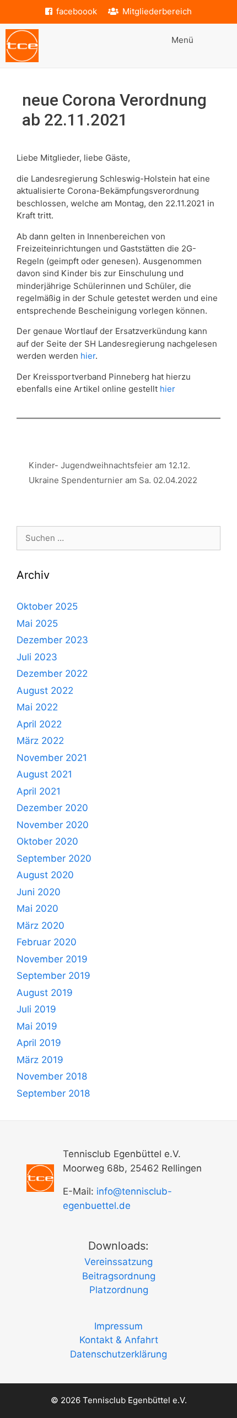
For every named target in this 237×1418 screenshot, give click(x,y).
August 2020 (45, 874)
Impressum (118, 1326)
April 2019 (39, 1042)
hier (87, 356)
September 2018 (53, 1093)
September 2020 (54, 858)
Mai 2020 (37, 908)
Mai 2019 (37, 1026)
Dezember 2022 (52, 673)
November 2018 (52, 1076)
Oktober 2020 (47, 841)
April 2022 (39, 724)
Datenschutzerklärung (118, 1354)
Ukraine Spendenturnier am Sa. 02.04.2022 (113, 480)
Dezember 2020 (52, 807)
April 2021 (39, 791)
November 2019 (52, 959)
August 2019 (45, 992)
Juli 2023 (37, 657)
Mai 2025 (37, 623)
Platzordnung (118, 1289)
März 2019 (40, 1059)
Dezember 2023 (52, 639)
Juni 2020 (39, 891)
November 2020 (53, 824)
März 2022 (40, 740)
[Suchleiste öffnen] (220, 46)
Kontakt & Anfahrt (118, 1339)
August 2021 (44, 774)
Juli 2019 (36, 1009)
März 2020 (40, 925)
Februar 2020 (47, 942)
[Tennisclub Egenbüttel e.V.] (22, 46)
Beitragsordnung (118, 1276)
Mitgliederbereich (157, 11)
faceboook (76, 11)
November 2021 (52, 757)
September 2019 (53, 975)
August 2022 (45, 690)
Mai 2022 (37, 707)
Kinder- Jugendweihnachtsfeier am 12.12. (109, 465)
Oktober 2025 (47, 606)
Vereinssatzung (118, 1261)
